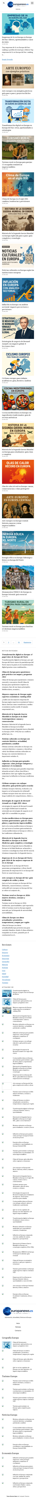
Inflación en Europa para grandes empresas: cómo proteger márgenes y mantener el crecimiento (17, 763)
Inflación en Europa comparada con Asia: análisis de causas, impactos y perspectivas (22, 1237)
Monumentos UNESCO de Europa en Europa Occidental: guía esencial (23, 1253)
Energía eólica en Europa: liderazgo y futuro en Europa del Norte (17, 558)
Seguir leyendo (7, 59)
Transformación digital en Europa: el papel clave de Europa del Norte (17, 655)
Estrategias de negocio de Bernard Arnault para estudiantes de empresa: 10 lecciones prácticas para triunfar (23, 1195)
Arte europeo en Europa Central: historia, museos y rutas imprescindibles (15, 523)
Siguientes (27, 642)
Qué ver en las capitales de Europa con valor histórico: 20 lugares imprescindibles (22, 1211)
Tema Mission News (11, 1496)
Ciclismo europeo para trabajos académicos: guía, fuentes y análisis (16, 379)
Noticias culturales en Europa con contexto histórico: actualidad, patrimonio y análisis (16, 741)
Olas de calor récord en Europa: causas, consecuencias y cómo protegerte (17, 487)
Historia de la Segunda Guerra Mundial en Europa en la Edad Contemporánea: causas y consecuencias (14, 718)
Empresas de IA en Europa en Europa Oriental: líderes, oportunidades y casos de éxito (22, 1279)
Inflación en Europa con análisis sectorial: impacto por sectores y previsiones (15, 307)
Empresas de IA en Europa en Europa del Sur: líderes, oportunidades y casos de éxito (17, 39)
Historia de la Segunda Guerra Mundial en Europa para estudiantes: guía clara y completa (17, 451)
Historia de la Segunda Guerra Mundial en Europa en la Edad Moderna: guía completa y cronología (17, 840)
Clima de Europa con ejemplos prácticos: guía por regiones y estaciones (22, 1262)
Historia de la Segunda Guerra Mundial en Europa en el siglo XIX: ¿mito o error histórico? (22, 1119)
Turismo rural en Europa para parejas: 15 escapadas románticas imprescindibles (17, 164)
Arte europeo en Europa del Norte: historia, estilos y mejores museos (23, 1169)
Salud (4, 974)
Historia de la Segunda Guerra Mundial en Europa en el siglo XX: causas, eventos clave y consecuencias (23, 1178)
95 (19, 642)
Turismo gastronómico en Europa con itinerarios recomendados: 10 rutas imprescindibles (23, 1152)
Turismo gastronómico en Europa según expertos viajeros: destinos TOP (23, 1270)
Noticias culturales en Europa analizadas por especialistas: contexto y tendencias (22, 1228)
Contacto (18, 1330)
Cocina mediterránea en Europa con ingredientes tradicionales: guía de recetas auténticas (16, 415)
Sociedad (5, 977)
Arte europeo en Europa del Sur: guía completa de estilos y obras (17, 879)
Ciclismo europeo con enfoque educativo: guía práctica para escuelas (17, 784)
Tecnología (6, 980)
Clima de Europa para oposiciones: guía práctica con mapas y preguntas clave (17, 674)
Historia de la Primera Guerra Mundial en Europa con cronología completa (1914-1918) (23, 1245)
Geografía (5, 961)
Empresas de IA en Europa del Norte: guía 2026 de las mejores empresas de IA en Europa (17, 860)
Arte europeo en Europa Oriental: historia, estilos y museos (23, 1286)
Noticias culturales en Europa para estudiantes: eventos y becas (23, 1126)
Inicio (18, 1323)
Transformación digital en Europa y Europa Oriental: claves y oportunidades (23, 1110)
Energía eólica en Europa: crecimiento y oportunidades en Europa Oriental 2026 (22, 1144)
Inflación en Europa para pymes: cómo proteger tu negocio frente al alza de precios (23, 1135)
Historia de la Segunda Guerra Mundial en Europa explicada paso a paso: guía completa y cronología (17, 235)
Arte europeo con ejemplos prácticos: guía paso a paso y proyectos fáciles (17, 92)
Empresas (5, 958)
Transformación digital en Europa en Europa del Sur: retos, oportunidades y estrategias (17, 127)
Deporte (5, 952)
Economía (5, 955)
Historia (5, 964)
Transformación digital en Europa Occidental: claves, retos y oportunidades (23, 1220)
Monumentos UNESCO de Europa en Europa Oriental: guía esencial (16, 593)
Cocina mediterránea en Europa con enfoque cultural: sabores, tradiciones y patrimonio (22, 1203)
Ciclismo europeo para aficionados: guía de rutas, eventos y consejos (21, 1186)
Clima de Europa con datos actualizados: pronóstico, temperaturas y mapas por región (15, 920)
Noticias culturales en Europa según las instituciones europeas (18, 271)
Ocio (3, 970)
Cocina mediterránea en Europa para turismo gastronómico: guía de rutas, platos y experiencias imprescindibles (17, 820)
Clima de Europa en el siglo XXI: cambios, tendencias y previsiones (16, 200)
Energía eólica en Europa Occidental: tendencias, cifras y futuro (22, 1296)
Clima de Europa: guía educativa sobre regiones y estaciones (23, 1160)
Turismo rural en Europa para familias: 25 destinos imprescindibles (17, 627)
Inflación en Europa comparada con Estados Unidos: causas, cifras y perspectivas (22, 1485)
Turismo (5, 983)
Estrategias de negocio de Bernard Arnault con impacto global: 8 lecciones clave (16, 343)
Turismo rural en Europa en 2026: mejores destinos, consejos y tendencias (16, 897)
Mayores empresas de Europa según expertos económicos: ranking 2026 (17, 695)
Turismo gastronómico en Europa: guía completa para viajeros (21, 1408)
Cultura (5, 949)
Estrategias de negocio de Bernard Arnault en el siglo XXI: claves (16, 801)
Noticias (5, 967)
